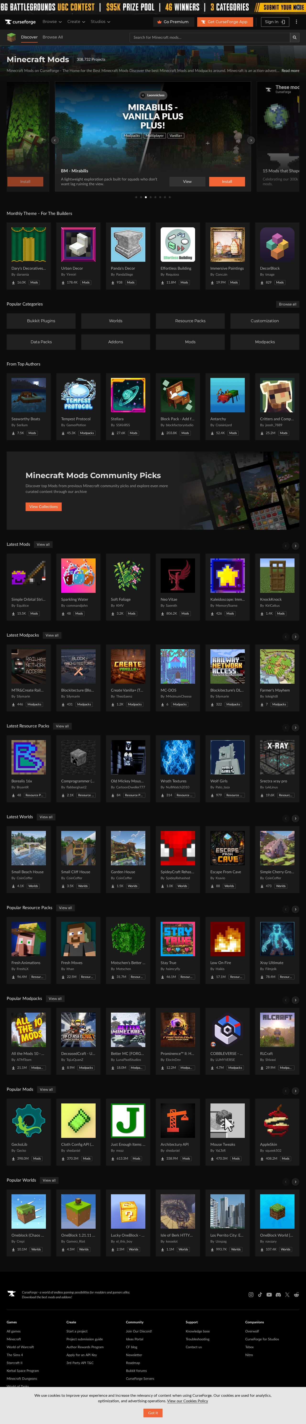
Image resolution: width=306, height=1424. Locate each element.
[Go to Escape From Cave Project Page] (228, 859)
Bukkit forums (136, 1371)
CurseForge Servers (140, 1378)
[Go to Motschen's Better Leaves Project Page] (128, 950)
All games (14, 1331)
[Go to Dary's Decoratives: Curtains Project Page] (29, 256)
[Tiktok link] (260, 1295)
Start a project (76, 1331)
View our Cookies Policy (187, 1401)
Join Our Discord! (139, 1331)
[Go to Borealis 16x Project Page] (29, 768)
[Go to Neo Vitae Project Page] (178, 587)
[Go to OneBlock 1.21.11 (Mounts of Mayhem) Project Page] (78, 1222)
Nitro (249, 1355)
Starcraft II (14, 1363)
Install (227, 182)
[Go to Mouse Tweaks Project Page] (228, 1132)
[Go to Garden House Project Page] (128, 859)
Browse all (287, 304)
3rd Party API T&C (79, 1363)
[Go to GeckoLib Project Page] (29, 1132)
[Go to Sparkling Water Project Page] (78, 587)
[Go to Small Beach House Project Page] (29, 859)
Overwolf (252, 1331)
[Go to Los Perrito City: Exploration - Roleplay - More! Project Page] (228, 1222)
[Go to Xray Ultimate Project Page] (277, 950)
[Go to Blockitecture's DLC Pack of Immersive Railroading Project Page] (228, 677)
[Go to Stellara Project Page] (128, 406)
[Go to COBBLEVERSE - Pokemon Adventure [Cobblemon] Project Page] (228, 1041)
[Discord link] (278, 1295)
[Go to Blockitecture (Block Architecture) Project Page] (78, 677)
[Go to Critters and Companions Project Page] (277, 406)
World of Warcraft (20, 1347)
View (187, 182)
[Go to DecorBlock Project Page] (277, 256)
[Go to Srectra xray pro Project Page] (277, 768)
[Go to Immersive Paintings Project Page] (228, 256)
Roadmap (133, 1363)
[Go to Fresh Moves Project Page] (78, 950)
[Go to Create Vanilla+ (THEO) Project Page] (128, 677)
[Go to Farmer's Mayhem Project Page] (277, 677)
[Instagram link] (251, 1295)
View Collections (43, 507)
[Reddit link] (296, 1295)
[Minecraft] (11, 37)
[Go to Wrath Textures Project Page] (178, 768)
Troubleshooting (197, 1339)
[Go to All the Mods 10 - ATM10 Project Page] (29, 1041)
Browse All (53, 37)
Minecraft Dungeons (22, 1378)
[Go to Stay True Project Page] (178, 950)
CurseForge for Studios (262, 1339)
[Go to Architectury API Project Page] (178, 1132)
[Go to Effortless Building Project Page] (178, 256)
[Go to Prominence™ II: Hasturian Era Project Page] (178, 1041)
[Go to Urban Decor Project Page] (78, 256)
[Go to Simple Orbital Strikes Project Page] (29, 587)
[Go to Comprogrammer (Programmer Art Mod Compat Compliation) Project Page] (78, 768)
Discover (29, 37)
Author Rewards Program (85, 1347)
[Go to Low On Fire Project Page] (228, 950)
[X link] (287, 1295)
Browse (50, 21)
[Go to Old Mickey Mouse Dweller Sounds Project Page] (128, 768)
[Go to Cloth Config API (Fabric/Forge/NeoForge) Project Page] (78, 1132)
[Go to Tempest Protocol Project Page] (78, 406)
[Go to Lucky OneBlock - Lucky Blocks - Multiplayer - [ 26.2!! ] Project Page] (128, 1222)
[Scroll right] (295, 546)
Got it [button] (153, 1413)
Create (73, 21)
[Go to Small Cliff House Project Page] (78, 859)
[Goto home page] (21, 22)
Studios (98, 21)
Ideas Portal (134, 1339)
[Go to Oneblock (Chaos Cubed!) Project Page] (29, 1222)
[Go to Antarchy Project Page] (228, 406)
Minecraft (14, 1339)
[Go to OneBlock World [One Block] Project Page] (277, 1222)
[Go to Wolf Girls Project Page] (228, 768)
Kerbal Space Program (23, 1371)
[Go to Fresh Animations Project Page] (29, 950)
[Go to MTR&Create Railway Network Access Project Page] (29, 677)
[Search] (295, 37)
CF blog (131, 1347)
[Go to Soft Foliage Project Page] (128, 587)
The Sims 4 (15, 1355)
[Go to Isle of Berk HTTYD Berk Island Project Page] (178, 1222)
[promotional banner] (153, 7)
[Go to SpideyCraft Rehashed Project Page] (178, 859)
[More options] (296, 22)
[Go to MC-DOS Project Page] (178, 677)
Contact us (194, 1347)
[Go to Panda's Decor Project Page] (128, 256)
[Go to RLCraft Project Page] (277, 1041)
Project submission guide (84, 1339)
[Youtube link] (269, 1295)
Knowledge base (198, 1331)
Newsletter (134, 1355)
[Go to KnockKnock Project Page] (277, 587)
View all (43, 544)
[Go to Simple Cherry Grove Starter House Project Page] (277, 859)
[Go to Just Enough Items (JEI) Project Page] (128, 1132)
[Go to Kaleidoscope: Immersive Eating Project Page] (228, 587)
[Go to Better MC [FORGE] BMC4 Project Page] (128, 1041)
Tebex (249, 1347)
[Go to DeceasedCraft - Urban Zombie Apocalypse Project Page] (78, 1041)
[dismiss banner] (298, 7)
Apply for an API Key (81, 1355)
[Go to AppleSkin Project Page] (277, 1132)
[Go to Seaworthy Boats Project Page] (29, 406)
